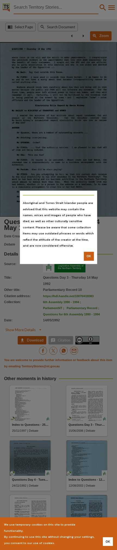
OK (89, 256)
